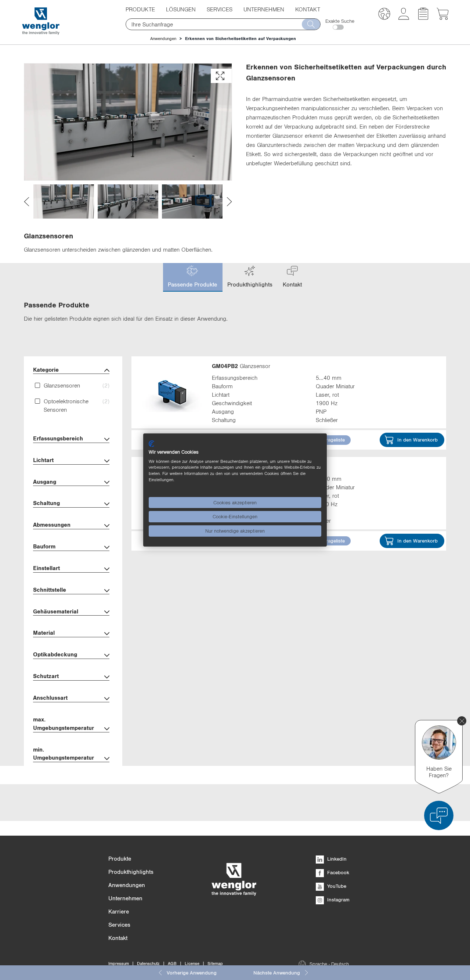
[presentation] (26, 201)
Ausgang (44, 481)
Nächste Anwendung (276, 972)
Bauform (44, 546)
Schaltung (46, 503)
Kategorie (46, 369)
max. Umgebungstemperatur (63, 723)
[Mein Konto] (403, 18)
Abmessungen (51, 524)
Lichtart (43, 460)
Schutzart (46, 676)
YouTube (336, 886)
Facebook (337, 872)
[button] (384, 15)
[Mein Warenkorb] (442, 18)
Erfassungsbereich (58, 438)
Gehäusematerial (55, 611)
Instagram (338, 899)
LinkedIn (336, 858)
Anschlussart (50, 697)
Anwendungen (163, 38)
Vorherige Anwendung (192, 972)
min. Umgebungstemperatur (63, 753)
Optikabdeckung (55, 654)
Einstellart (46, 568)
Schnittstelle (49, 589)
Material (44, 632)
